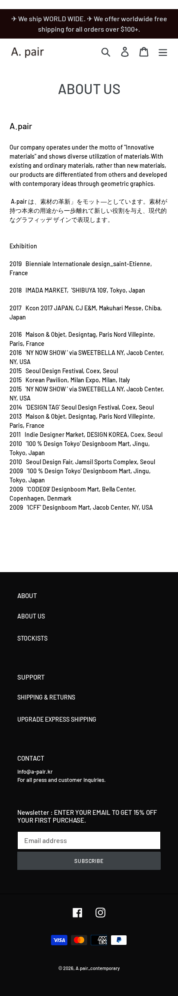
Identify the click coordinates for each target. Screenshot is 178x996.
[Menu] (162, 51)
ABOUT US (31, 616)
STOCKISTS (32, 638)
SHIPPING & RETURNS (46, 697)
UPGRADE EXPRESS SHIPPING (56, 719)
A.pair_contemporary (98, 968)
